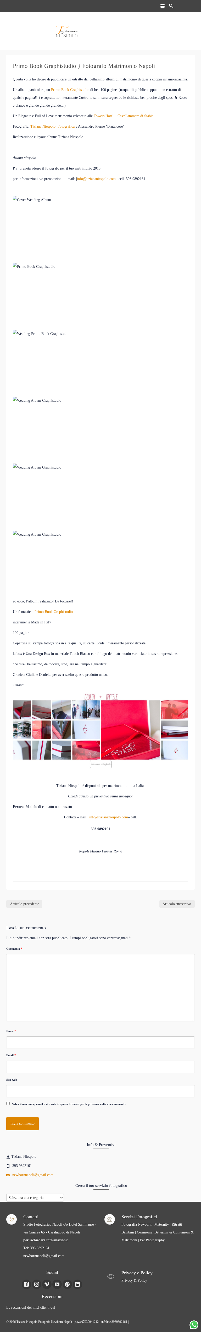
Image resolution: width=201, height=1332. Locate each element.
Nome (11, 1030)
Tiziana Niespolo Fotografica (52, 126)
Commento (14, 948)
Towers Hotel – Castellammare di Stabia (123, 116)
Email (11, 1055)
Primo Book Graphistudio (70, 90)
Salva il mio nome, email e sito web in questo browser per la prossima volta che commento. (69, 1104)
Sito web (11, 1079)
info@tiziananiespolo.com (96, 179)
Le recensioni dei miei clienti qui (30, 1307)
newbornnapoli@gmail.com (32, 1175)
